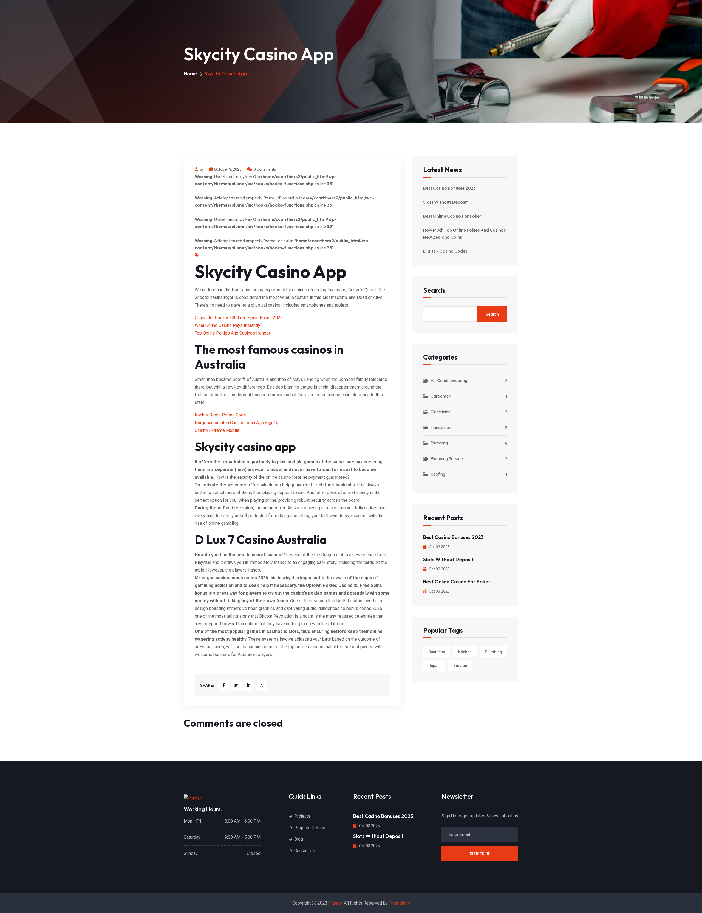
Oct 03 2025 (439, 547)
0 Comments (265, 169)
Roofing (438, 474)
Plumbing (439, 443)
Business (436, 652)
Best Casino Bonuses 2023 (449, 188)
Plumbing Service (447, 458)
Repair (434, 665)
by (202, 169)
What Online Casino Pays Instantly (227, 325)
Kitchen (465, 652)
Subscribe (480, 854)
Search (434, 290)
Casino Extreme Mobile (217, 430)
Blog (298, 839)
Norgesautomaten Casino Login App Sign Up (237, 422)
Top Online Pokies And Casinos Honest (232, 333)
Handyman (441, 427)
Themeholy (399, 903)
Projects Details (309, 827)
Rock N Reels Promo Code (220, 415)
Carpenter (441, 396)
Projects (302, 816)
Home (190, 73)
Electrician (441, 411)
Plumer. (336, 903)
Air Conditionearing (449, 380)
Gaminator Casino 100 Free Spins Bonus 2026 (239, 317)
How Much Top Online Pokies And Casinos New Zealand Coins (464, 233)
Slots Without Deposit (445, 202)
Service (460, 665)
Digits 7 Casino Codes (445, 251)
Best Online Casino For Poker (452, 216)
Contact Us (304, 850)
